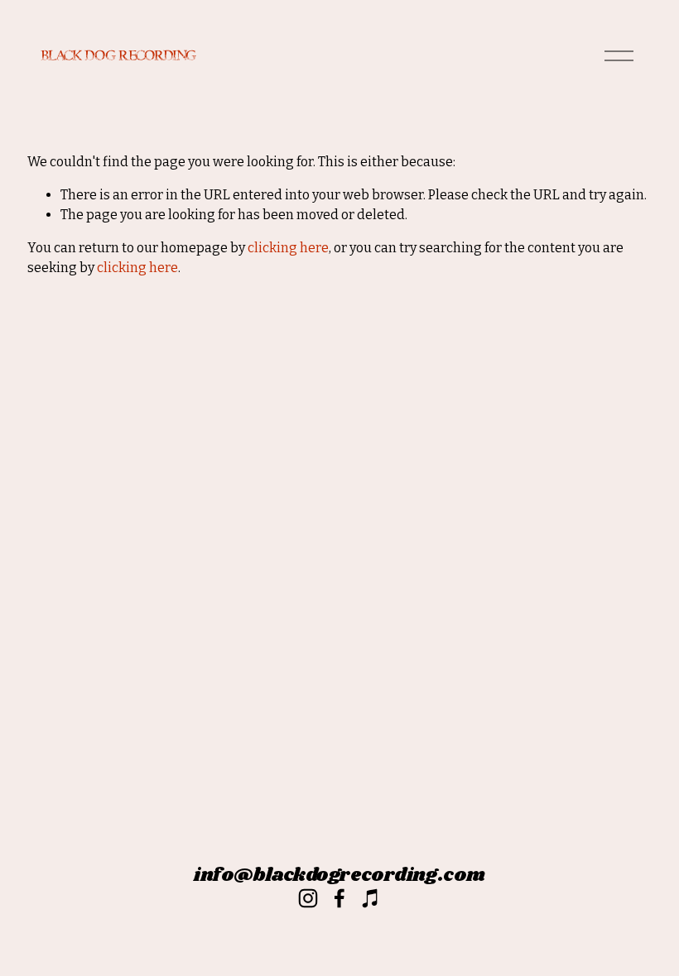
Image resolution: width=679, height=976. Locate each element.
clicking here (288, 248)
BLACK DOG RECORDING (118, 56)
